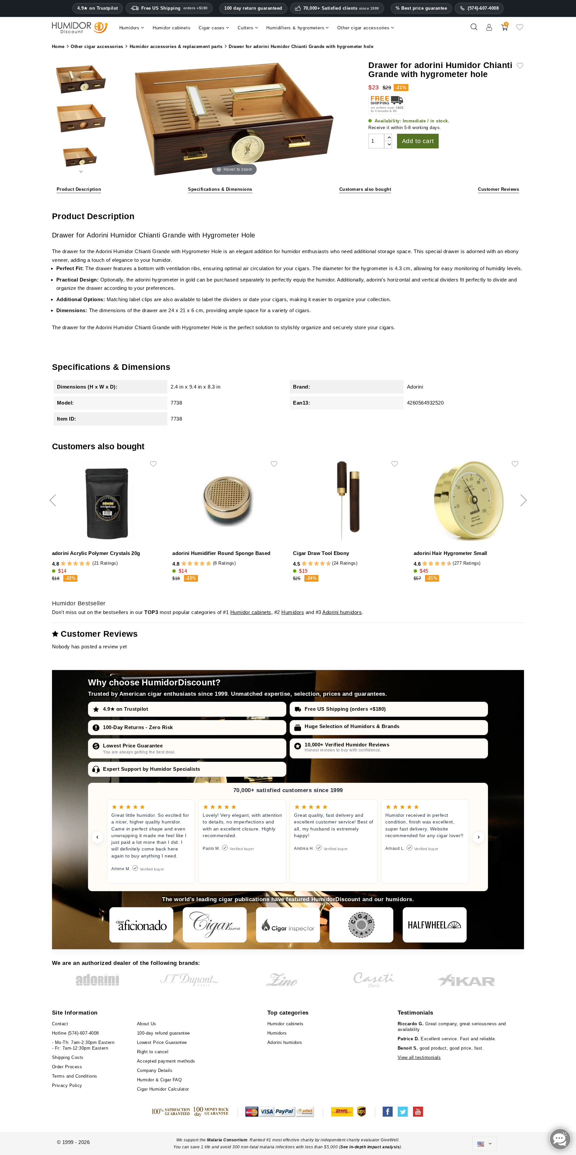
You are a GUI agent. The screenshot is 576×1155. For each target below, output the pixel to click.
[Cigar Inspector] (288, 925)
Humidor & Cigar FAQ (159, 1079)
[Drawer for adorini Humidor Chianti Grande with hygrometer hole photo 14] (81, 80)
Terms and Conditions (74, 1076)
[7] (319, 564)
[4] (81, 564)
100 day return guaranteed (253, 8)
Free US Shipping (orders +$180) (345, 709)
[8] (322, 564)
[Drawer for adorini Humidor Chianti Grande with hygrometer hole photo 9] (81, 119)
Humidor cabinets (250, 612)
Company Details (155, 1070)
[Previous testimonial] (97, 837)
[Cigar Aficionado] (141, 925)
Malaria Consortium (227, 1140)
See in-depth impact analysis (370, 1147)
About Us (146, 1023)
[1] (63, 564)
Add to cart (418, 141)
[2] (69, 564)
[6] (316, 564)
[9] (325, 564)
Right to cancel (153, 1051)
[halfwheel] (435, 925)
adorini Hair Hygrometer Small (450, 553)
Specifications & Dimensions (220, 189)
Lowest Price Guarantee (133, 745)
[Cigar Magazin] (361, 925)
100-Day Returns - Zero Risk (138, 727)
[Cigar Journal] (215, 925)
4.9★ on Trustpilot (97, 8)
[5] (87, 564)
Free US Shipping (174, 8)
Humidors (292, 612)
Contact (60, 1023)
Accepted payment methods (166, 1061)
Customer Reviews (498, 189)
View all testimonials (419, 1057)
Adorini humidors (342, 612)
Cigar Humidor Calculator (163, 1089)
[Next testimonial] (478, 837)
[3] (75, 564)
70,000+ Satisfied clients (341, 8)
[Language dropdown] (484, 1144)
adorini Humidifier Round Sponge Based (221, 553)
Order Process (67, 1066)
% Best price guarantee (421, 8)
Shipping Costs (68, 1057)
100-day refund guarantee (163, 1033)
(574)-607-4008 (483, 8)
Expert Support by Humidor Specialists (151, 769)
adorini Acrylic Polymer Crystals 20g (96, 553)
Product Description (79, 189)
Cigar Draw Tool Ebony (321, 553)
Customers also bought (365, 189)
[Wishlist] (519, 29)
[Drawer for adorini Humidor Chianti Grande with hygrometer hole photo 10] (81, 157)
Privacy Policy (67, 1085)
